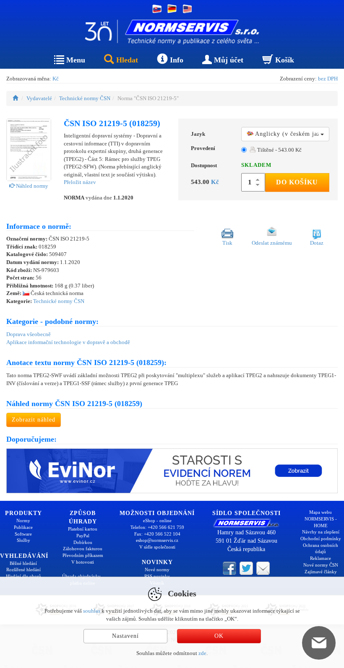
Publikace (23, 527)
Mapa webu (320, 512)
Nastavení (125, 636)
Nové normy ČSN (320, 564)
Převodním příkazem (83, 555)
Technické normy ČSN (84, 98)
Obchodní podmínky (320, 538)
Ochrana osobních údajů (320, 548)
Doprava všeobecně (28, 334)
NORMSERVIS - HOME (321, 522)
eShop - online (157, 520)
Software (23, 533)
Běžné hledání (23, 563)
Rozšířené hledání (23, 569)
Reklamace (320, 558)
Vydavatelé (39, 98)
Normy (23, 520)
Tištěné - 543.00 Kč (279, 150)
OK (219, 636)
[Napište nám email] (263, 567)
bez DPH (328, 78)
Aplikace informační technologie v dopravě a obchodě (68, 342)
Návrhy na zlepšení (320, 531)
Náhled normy (31, 186)
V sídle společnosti (157, 546)
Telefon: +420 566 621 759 (157, 527)
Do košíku (297, 182)
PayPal (82, 535)
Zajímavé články (321, 571)
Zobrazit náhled (33, 420)
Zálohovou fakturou (82, 548)
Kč (55, 78)
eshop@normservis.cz (157, 540)
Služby (23, 540)
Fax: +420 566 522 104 (157, 533)
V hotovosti (82, 561)
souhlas (91, 611)
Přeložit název (80, 182)
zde (202, 653)
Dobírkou (82, 542)
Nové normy (157, 569)
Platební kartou (82, 528)
